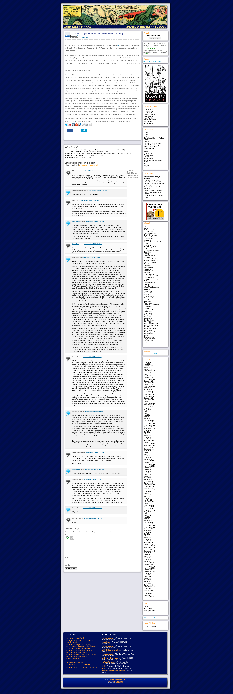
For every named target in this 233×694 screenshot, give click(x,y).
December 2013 (149, 464)
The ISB (146, 327)
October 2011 (148, 508)
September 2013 (149, 469)
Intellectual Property (150, 146)
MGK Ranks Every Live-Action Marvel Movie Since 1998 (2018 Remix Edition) (94, 153)
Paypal (155, 354)
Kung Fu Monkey (149, 274)
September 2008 (149, 571)
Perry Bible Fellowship (151, 305)
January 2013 (148, 483)
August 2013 (148, 471)
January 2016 (148, 422)
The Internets (148, 158)
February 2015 (149, 440)
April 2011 (147, 519)
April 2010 (147, 539)
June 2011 (147, 515)
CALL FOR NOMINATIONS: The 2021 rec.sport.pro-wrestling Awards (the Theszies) (81, 645)
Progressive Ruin (149, 310)
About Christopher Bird (151, 180)
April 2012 (147, 498)
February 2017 (149, 400)
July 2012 (147, 493)
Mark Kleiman (148, 286)
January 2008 (148, 585)
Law (145, 150)
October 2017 (148, 398)
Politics (85, 38)
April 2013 (147, 478)
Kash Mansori (148, 267)
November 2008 (149, 568)
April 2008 (147, 580)
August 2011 (148, 512)
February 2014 (149, 461)
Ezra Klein (147, 252)
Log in (146, 607)
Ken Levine (148, 269)
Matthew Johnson (150, 120)
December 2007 (149, 587)
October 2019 (148, 381)
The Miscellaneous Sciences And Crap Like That (153, 161)
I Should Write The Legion (152, 145)
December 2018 (149, 386)
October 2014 (148, 447)
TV (145, 163)
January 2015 (148, 442)
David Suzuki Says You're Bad (154, 138)
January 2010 (148, 544)
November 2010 (149, 527)
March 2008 (148, 582)
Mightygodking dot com (117, 679)
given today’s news (72, 659)
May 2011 (147, 517)
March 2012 (148, 500)
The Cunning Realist (151, 325)
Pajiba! (146, 300)
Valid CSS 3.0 (120, 681)
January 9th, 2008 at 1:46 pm (93, 518)
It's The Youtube (149, 148)
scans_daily (148, 313)
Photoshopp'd (148, 155)
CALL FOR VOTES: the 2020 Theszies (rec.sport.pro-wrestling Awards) (79, 651)
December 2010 (149, 525)
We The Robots (149, 340)
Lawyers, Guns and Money (153, 276)
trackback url (93, 165)
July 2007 (147, 595)
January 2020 (148, 378)
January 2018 (148, 393)
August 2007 (148, 593)
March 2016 (148, 418)
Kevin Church (148, 271)
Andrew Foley (148, 109)
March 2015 (148, 439)
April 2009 (147, 559)
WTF (145, 167)
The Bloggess (148, 322)
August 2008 (148, 573)
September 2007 (149, 592)
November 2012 (149, 486)
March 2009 (148, 561)
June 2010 (147, 536)
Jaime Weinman (149, 114)
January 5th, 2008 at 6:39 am (94, 411)
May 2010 (147, 537)
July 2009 (147, 554)
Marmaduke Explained (151, 288)
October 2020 (148, 372)
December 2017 (149, 395)
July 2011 (147, 514)
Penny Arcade (148, 303)
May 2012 (147, 497)
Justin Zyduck (148, 116)
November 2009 (149, 548)
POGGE (146, 308)
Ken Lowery (76, 469)
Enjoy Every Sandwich (151, 250)
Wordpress (119, 682)
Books (146, 135)
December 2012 (149, 485)
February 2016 (149, 420)
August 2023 (148, 362)
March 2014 (148, 459)
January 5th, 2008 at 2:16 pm (92, 508)
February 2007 (149, 597)
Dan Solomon (148, 111)
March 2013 (148, 480)
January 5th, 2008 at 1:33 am (90, 200)
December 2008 (149, 566)
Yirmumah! (147, 344)
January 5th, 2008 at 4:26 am (91, 257)
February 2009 (149, 563)
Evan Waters (76, 221)
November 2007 (149, 588)
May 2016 (147, 415)
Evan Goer (75, 244)
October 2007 (148, 590)
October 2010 (148, 529)
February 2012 (149, 502)
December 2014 (149, 444)
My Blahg (147, 289)
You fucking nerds (73, 157)
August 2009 (148, 553)
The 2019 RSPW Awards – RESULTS (78, 665)
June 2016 (147, 413)
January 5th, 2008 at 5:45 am (92, 357)
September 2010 (149, 531)
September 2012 (149, 490)
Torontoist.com (149, 337)
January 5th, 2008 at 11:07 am (94, 469)
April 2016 (147, 417)
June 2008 (147, 576)
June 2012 (147, 495)
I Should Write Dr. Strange (152, 143)
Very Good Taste (149, 339)
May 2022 (147, 364)
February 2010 (149, 542)
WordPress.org (149, 612)
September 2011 (149, 510)
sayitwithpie (148, 311)
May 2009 (147, 558)
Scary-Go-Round (149, 315)
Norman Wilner (149, 293)
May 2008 (147, 578)
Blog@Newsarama (150, 235)
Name (67, 557)
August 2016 (148, 410)
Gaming (146, 141)
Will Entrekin (148, 121)
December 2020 (149, 371)
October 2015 (148, 427)
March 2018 (148, 389)
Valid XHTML (111, 681)
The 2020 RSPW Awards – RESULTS (78, 648)
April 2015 (147, 437)
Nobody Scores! (149, 291)
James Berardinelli (150, 262)
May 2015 (147, 435)
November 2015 (149, 425)
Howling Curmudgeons (151, 260)
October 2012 (148, 488)
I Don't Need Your (153, 182)
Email (67, 561)
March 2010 (148, 541)
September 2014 (149, 449)
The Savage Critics (150, 332)
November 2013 (149, 466)
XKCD (146, 342)
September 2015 (149, 429)
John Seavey (148, 264)
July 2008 (147, 575)
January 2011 (148, 524)
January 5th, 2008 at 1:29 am (88, 171)
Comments (149, 610)
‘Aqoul (146, 226)
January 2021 (148, 369)
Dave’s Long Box (149, 245)
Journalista (147, 266)
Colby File (147, 240)
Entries (148, 608)
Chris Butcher (148, 238)
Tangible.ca (148, 318)
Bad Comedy (148, 133)
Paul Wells (147, 301)
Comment (68, 535)
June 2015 (147, 434)
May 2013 (147, 476)
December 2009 (149, 546)
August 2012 (148, 491)
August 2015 (148, 430)
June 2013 (147, 474)
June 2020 (147, 374)
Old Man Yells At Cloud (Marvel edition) (81, 152)
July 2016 (147, 412)
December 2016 (149, 403)
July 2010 (147, 534)
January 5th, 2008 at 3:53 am (93, 244)
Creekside (147, 243)
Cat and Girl (148, 237)
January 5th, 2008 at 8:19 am (95, 452)
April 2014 (147, 457)
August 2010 (148, 532)
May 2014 (147, 456)
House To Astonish (150, 259)
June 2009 (147, 556)
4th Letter (147, 228)
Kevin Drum (148, 272)
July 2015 (147, 432)
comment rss (83, 165)
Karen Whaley (148, 118)
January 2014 (148, 463)
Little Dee (147, 284)
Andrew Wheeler (149, 230)
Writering (147, 165)
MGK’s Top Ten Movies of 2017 (78, 155)
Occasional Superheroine (152, 298)
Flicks (81, 38)
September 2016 (149, 408)
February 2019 (149, 383)
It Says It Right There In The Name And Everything (98, 33)
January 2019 (148, 384)
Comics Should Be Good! (152, 242)
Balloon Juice (148, 232)
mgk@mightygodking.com (152, 61)
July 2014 (147, 452)
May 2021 (147, 367)
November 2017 (149, 396)
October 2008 (148, 570)
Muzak (146, 152)
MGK (78, 36)
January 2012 (148, 503)
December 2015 (149, 423)
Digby (146, 249)
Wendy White (148, 123)
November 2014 (149, 446)
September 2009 (149, 551)
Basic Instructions (150, 233)
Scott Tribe (147, 317)
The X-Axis (147, 335)
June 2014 (147, 454)
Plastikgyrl (147, 306)
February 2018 (149, 391)
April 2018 (147, 388)
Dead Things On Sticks (151, 247)
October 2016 (148, 406)
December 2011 (149, 505)
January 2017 (148, 401)
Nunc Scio (147, 294)
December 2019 (149, 379)
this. (118, 45)
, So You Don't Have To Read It (154, 192)
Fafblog (146, 254)
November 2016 (149, 405)
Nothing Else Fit (149, 153)
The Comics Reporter (151, 323)
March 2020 (148, 376)
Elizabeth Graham (150, 113)
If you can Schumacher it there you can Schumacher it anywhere (90, 150)
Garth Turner (148, 257)
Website (67, 565)
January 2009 (148, 565)
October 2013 (148, 468)
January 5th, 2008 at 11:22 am (93, 479)
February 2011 (149, 522)
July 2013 (147, 473)
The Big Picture (149, 320)
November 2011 (149, 507)
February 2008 (149, 583)
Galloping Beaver (150, 255)
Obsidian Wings (149, 296)
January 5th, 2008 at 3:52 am (95, 221)
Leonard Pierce (149, 277)
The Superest (148, 334)
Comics (146, 136)
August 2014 (148, 451)
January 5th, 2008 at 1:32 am (98, 190)
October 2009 (148, 549)
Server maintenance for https (75, 638)
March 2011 (148, 520)
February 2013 (149, 481)
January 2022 (148, 366)
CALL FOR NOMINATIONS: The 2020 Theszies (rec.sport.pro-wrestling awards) (81, 655)
